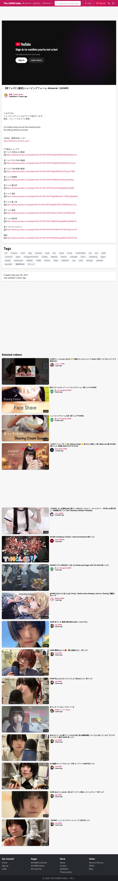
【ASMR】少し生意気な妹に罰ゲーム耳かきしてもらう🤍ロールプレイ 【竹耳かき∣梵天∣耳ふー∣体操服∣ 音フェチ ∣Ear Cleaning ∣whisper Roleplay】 (83, 509)
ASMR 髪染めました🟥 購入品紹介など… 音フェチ (69, 650)
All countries (36, 869)
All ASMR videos (38, 865)
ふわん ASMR (59, 513)
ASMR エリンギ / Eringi (62, 710)
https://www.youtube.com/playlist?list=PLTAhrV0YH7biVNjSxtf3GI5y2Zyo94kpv (40, 179)
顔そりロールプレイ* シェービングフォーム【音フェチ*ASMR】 (73, 387)
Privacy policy (66, 872)
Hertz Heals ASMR (61, 449)
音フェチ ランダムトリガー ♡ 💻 (62, 707)
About (62, 862)
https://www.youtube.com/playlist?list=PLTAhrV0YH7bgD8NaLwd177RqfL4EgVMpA (42, 196)
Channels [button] (27, 3)
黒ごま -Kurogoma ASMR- (63, 390)
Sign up (5, 865)
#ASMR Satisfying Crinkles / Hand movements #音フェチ (72, 537)
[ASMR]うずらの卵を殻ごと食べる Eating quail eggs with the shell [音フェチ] (79, 565)
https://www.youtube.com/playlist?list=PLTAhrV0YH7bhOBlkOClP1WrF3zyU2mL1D (41, 229)
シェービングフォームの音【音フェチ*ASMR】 (67, 416)
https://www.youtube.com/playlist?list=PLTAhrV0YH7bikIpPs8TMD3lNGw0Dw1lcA (41, 154)
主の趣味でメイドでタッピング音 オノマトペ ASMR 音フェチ (72, 763)
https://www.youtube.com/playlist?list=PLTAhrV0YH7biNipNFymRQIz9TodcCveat (40, 163)
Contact (63, 865)
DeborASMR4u (60, 540)
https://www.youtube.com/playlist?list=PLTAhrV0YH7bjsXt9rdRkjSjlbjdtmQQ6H (40, 188)
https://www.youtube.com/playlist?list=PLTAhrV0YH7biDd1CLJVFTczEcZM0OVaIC (40, 213)
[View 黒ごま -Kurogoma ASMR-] (52, 391)
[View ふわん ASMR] (52, 514)
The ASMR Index (59, 878)
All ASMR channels (39, 862)
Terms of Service (96, 862)
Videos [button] (38, 3)
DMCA (91, 865)
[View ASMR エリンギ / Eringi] (52, 711)
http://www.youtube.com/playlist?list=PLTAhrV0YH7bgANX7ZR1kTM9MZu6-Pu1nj (41, 204)
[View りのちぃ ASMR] (52, 365)
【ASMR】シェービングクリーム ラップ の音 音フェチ (70, 820)
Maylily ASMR (59, 598)
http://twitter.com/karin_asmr (17, 141)
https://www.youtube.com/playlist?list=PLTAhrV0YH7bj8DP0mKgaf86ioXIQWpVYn (41, 221)
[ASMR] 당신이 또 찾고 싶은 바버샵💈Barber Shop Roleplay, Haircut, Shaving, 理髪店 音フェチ (82, 594)
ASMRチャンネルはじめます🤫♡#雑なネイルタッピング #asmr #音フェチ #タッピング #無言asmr (83, 360)
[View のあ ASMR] (52, 626)
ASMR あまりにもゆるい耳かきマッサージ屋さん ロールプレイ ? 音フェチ (77, 792)
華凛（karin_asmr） (16, 94)
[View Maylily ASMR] (52, 599)
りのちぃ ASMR (60, 364)
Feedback (64, 869)
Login (4, 869)
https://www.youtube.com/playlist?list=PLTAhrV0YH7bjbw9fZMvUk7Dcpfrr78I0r (40, 171)
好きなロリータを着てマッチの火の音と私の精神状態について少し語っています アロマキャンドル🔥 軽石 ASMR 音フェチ (82, 736)
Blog (91, 869)
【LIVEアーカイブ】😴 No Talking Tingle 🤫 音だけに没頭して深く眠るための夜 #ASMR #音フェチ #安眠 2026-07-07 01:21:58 (83, 445)
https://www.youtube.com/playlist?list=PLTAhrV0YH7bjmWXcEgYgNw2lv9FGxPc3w (41, 238)
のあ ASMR (58, 625)
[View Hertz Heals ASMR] (52, 450)
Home (4, 862)
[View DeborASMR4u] (52, 541)
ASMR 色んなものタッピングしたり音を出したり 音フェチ (71, 678)
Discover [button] (48, 3)
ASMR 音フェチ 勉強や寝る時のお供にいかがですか (69, 622)
